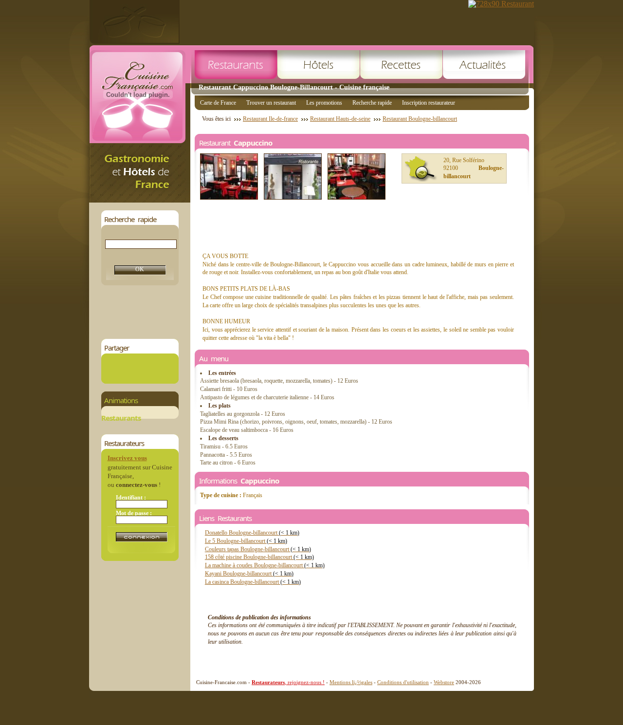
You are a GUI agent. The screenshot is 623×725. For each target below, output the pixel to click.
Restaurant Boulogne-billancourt (420, 118)
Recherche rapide (372, 102)
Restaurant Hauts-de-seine (340, 118)
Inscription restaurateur (428, 102)
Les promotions (324, 102)
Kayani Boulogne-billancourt (249, 573)
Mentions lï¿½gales (351, 682)
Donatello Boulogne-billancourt (252, 532)
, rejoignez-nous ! (288, 682)
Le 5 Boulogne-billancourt (246, 541)
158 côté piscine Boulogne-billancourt (259, 557)
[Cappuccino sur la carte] (421, 169)
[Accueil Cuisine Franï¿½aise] (139, 200)
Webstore (444, 682)
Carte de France (218, 102)
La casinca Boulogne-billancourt (253, 581)
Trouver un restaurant (271, 102)
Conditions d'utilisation (403, 682)
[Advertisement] (278, 312)
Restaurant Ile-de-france (270, 118)
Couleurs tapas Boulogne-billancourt (258, 549)
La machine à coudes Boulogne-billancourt (265, 565)
